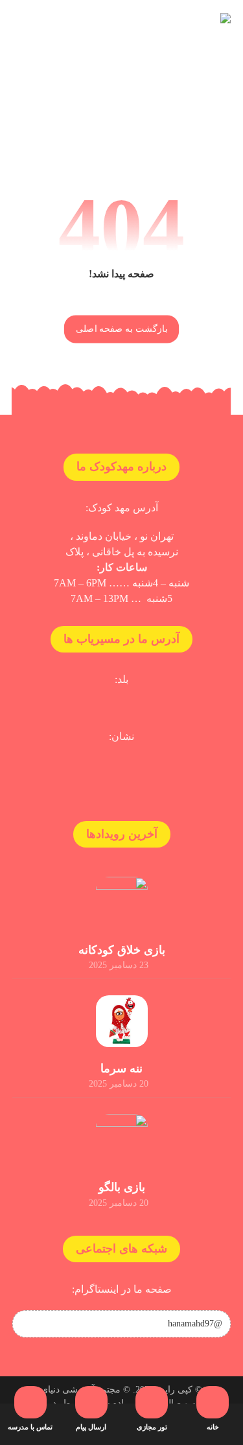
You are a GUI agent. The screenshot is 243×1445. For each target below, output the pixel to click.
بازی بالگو (121, 1187)
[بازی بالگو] (122, 1140)
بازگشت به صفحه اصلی (121, 329)
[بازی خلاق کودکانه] (122, 903)
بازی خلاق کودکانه (121, 949)
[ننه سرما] (122, 1021)
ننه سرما (121, 1068)
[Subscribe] (29, 1323)
